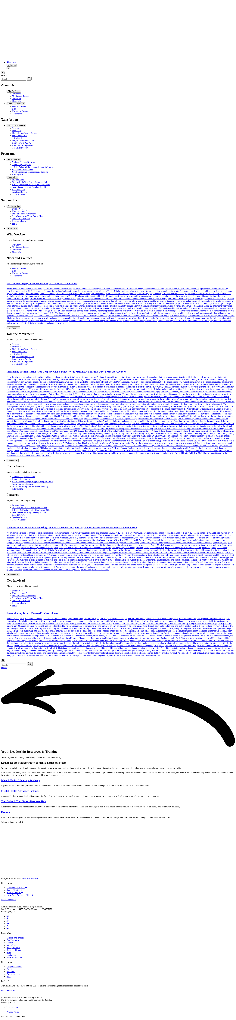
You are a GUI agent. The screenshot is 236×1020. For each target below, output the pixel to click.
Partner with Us (13, 974)
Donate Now (17, 209)
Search (12, 65)
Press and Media (19, 106)
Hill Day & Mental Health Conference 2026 (31, 184)
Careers (15, 128)
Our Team (16, 98)
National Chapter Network (23, 162)
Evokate (5, 812)
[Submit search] (29, 79)
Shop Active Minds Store (23, 140)
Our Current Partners (21, 218)
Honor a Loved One (21, 211)
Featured (11, 177)
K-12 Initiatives (18, 189)
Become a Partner (19, 221)
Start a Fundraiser (19, 135)
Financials (16, 101)
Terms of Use (12, 1007)
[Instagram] (7, 916)
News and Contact (15, 104)
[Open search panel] (3, 660)
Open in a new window (31, 879)
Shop (14, 223)
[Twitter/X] (8, 926)
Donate (12, 62)
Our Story (16, 94)
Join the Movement (15, 126)
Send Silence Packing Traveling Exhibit (29, 187)
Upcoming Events (20, 111)
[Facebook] (7, 919)
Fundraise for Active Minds (24, 214)
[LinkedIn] (7, 928)
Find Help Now (8, 990)
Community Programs (21, 164)
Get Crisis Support (20, 148)
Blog (14, 109)
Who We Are (13, 91)
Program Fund (18, 179)
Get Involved (13, 206)
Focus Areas (13, 159)
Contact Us (17, 114)
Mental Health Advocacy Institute (20, 790)
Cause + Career (18, 194)
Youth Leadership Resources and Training (30, 172)
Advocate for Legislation (22, 145)
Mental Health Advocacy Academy (20, 780)
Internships (16, 130)
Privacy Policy (13, 1012)
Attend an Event (19, 138)
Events (9, 969)
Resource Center (14, 950)
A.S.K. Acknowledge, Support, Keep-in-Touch (32, 167)
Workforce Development (22, 169)
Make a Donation (8, 899)
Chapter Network (14, 966)
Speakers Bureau (19, 192)
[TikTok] (7, 921)
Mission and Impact (20, 96)
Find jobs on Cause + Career (24, 133)
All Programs (17, 174)
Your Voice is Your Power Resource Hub (29, 182)
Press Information (14, 957)
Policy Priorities (13, 947)
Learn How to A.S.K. (21, 143)
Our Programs (13, 940)
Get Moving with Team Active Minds (28, 216)
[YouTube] (8, 923)
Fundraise (11, 971)
